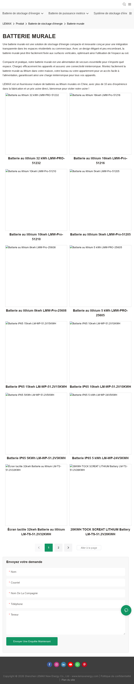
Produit (20, 23)
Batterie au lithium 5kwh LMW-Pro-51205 (100, 234)
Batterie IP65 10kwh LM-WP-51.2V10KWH (100, 386)
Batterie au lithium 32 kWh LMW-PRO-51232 (36, 161)
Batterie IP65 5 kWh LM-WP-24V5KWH (100, 458)
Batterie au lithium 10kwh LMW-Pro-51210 (36, 237)
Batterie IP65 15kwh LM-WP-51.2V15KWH (36, 386)
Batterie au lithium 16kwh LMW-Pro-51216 (100, 161)
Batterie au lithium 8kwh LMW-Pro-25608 (36, 310)
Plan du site (69, 679)
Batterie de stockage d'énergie (45, 23)
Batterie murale (75, 23)
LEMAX (7, 23)
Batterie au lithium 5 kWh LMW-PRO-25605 (100, 313)
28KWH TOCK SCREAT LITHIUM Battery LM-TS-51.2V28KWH (100, 532)
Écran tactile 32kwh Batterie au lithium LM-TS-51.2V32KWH (36, 532)
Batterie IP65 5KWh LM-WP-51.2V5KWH (36, 458)
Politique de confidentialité (116, 676)
